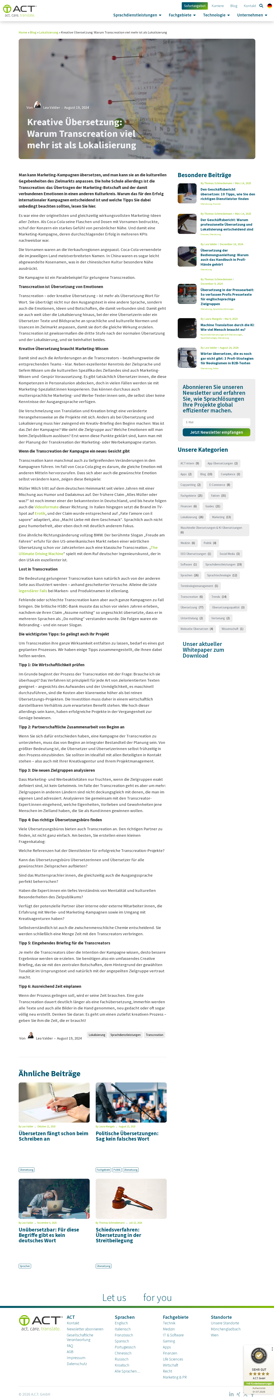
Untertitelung (189, 618)
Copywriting (188, 485)
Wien (215, 1335)
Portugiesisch (125, 1347)
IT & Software (173, 1335)
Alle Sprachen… (127, 1371)
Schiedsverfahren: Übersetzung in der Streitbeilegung (118, 1235)
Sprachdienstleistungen (126, 1035)
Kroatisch (122, 1365)
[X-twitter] (245, 1394)
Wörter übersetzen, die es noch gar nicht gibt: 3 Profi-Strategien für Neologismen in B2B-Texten (227, 358)
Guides (209, 506)
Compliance (228, 474)
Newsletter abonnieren (85, 1329)
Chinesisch (123, 1353)
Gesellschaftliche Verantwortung (80, 1337)
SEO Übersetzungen (193, 554)
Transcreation (154, 1035)
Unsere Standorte (225, 1323)
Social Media (227, 554)
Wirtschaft (170, 1365)
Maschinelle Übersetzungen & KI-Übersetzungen (221, 334)
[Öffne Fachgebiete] (194, 15)
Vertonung (218, 618)
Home (23, 32)
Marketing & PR (175, 1377)
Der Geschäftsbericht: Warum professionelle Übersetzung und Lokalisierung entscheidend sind (227, 224)
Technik (169, 1323)
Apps (184, 474)
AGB (70, 1351)
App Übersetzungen (220, 463)
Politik (117, 1169)
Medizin (185, 543)
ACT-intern (187, 463)
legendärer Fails (33, 590)
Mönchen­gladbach (226, 1329)
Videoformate (47, 507)
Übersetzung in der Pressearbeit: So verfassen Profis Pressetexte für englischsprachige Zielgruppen (227, 296)
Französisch (124, 1335)
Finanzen (217, 204)
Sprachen (25, 1266)
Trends (215, 597)
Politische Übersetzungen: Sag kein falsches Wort (127, 1136)
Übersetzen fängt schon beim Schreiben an (53, 1136)
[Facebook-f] (252, 1394)
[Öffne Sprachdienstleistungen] (160, 15)
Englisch (121, 1323)
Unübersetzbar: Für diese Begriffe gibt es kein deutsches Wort (49, 1235)
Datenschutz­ (77, 1363)
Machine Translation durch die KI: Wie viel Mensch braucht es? (228, 327)
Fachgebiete (103, 1169)
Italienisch (123, 1329)
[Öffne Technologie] (228, 15)
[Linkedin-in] (231, 1394)
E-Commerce (217, 485)
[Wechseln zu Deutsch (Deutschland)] (269, 6)
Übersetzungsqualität (226, 607)
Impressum (76, 1357)
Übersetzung (26, 1169)
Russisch (121, 1359)
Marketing (218, 517)
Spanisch (122, 1341)
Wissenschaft (230, 629)
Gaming (169, 1341)
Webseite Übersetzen (194, 629)
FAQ (70, 1345)
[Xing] (238, 1394)
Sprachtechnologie (209, 338)
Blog (33, 32)
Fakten (216, 368)
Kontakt (73, 1323)
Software (186, 564)
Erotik (40, 513)
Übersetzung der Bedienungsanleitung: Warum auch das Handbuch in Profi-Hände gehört (225, 257)
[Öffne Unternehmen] (266, 15)
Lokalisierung (48, 32)
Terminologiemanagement (197, 586)
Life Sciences (173, 1359)
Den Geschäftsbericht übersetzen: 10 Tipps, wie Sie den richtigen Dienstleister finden (228, 194)
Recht (167, 1371)
